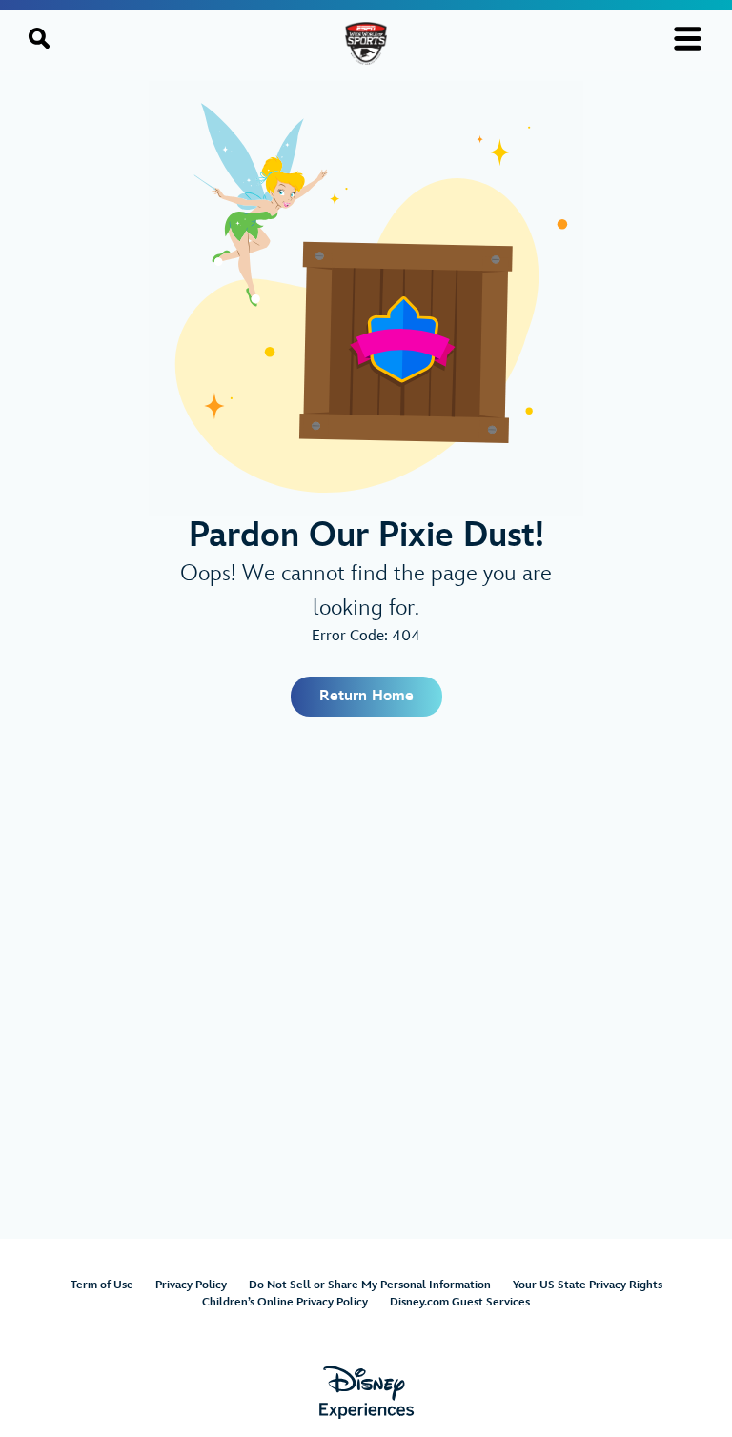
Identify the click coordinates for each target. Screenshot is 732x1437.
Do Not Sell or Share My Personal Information (370, 1285)
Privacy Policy (191, 1285)
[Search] (39, 38)
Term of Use (102, 1285)
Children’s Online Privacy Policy (285, 1302)
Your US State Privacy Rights (587, 1285)
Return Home (366, 696)
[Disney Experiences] (366, 1393)
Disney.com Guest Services (460, 1302)
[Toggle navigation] (687, 38)
